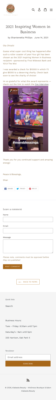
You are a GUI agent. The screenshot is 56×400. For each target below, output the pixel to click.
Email (5, 226)
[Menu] (51, 9)
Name (5, 215)
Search (9, 306)
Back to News (30, 282)
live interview (41, 84)
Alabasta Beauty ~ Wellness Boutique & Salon (31, 388)
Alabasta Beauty (28, 391)
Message (7, 237)
